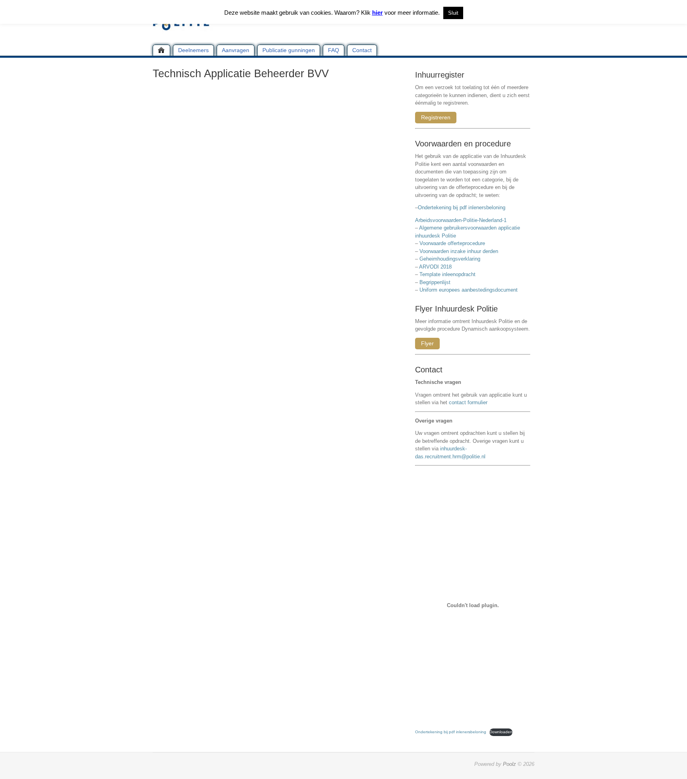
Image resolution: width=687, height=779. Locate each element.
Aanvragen (235, 50)
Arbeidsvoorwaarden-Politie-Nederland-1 (461, 220)
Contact (362, 50)
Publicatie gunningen (288, 50)
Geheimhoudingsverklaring (449, 259)
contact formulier (468, 402)
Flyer (427, 343)
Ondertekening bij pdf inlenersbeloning (463, 207)
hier (377, 12)
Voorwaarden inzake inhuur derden (458, 251)
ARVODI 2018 (435, 267)
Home (161, 50)
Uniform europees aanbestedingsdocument (468, 290)
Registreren (435, 117)
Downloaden (500, 732)
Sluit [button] (453, 13)
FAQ (333, 50)
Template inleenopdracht (447, 274)
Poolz (509, 764)
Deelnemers (193, 50)
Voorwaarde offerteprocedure (452, 243)
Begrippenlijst (434, 282)
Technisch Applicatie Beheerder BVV (241, 74)
